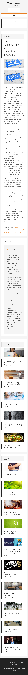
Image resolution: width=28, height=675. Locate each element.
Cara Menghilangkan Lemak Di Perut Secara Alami (12, 475)
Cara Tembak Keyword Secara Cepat (11, 630)
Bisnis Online (13, 229)
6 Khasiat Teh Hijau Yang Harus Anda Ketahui (11, 494)
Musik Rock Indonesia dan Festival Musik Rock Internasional (12, 575)
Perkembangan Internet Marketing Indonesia (13, 230)
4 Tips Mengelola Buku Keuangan (11, 405)
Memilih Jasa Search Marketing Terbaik (10, 532)
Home (7, 21)
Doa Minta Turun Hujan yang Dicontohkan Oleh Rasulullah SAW (13, 426)
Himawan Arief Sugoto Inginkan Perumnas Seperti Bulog (12, 649)
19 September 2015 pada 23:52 (14, 251)
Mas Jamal (14, 3)
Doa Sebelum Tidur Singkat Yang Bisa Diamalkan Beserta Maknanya (13, 384)
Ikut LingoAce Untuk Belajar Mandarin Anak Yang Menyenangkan (12, 363)
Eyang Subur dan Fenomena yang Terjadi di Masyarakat (13, 513)
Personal (12, 21)
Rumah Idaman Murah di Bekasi (11, 614)
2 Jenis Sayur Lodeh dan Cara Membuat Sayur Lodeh (13, 446)
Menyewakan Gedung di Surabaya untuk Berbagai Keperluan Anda (12, 595)
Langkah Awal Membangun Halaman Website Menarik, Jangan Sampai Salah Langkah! (12, 552)
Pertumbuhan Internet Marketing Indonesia (13, 232)
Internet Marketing (20, 229)
